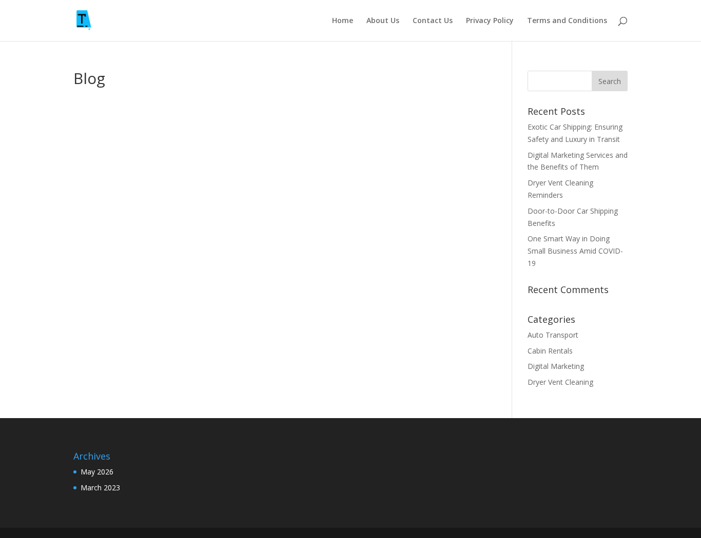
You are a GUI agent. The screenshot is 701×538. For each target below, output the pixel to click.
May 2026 (97, 472)
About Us (382, 21)
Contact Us (433, 21)
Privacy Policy (490, 21)
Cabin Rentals (550, 351)
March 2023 (100, 487)
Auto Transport (553, 335)
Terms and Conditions (567, 21)
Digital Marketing (556, 366)
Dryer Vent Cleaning (560, 382)
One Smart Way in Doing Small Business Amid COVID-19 (575, 251)
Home (342, 21)
